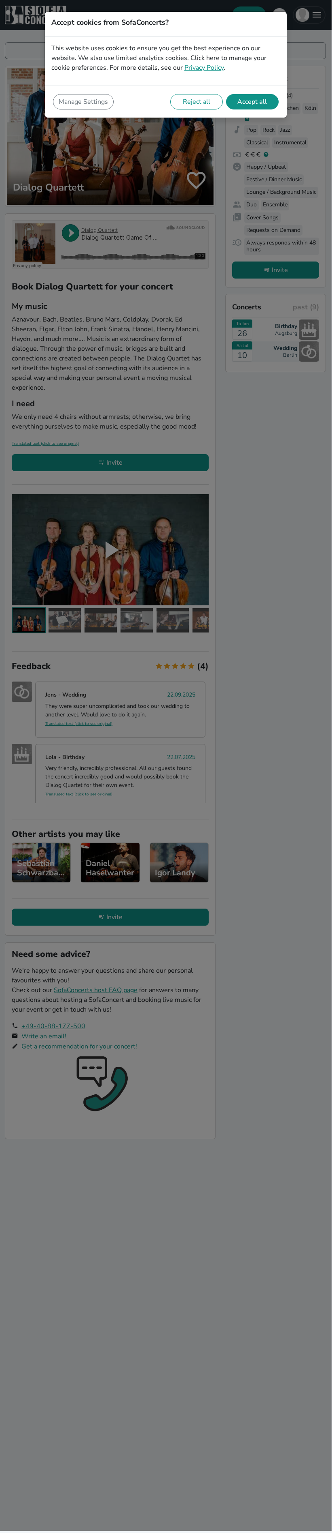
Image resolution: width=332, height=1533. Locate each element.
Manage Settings (83, 101)
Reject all (196, 101)
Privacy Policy (204, 67)
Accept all (252, 101)
